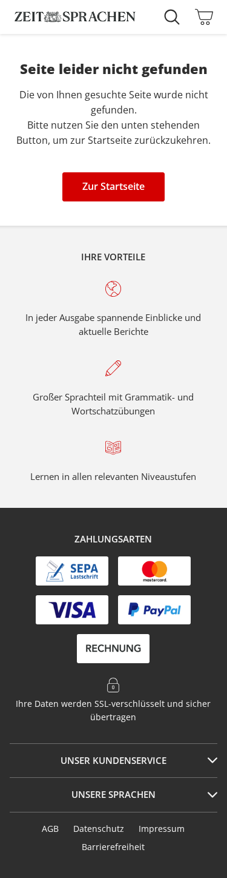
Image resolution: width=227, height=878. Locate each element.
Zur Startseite (113, 186)
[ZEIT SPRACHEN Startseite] (75, 17)
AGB (50, 828)
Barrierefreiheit (113, 847)
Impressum (162, 828)
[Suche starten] (175, 17)
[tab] (113, 761)
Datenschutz (98, 828)
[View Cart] (201, 17)
